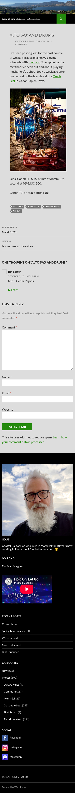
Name (7, 377)
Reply (14, 290)
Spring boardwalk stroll (16, 631)
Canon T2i (33, 206)
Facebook (15, 737)
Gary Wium (8, 18)
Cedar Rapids (52, 206)
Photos (6, 677)
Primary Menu (70, 19)
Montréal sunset (11, 645)
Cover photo (9, 624)
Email (6, 393)
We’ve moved (10, 638)
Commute (10, 691)
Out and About (13, 705)
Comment (9, 327)
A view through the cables (17, 244)
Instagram (16, 747)
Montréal (9, 698)
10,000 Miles (11, 684)
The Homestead (13, 719)
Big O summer (10, 651)
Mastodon (16, 756)
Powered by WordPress (14, 787)
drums (16, 211)
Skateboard (10, 712)
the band (34, 62)
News (5, 670)
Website (7, 409)
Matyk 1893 (10, 230)
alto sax (18, 206)
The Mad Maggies (12, 566)
